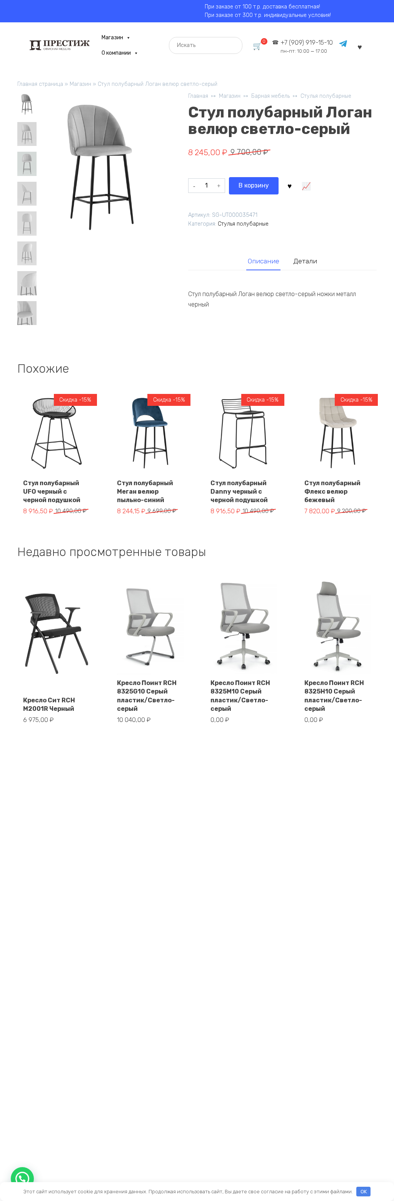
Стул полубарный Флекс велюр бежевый (332, 491)
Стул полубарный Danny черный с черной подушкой (239, 491)
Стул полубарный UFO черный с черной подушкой (51, 491)
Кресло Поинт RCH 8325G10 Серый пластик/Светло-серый (147, 695)
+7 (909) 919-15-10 (306, 46)
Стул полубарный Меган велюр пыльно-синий (145, 491)
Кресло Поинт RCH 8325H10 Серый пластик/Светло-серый (334, 695)
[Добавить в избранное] (289, 185)
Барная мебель (270, 96)
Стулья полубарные (326, 96)
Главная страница (40, 84)
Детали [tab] (305, 261)
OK (364, 1191)
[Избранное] (360, 46)
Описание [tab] (263, 261)
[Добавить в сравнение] (306, 185)
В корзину (254, 185)
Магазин (112, 37)
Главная (198, 96)
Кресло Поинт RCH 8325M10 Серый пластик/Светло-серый (240, 695)
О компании (116, 53)
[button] (22, 1178)
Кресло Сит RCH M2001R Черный (49, 704)
